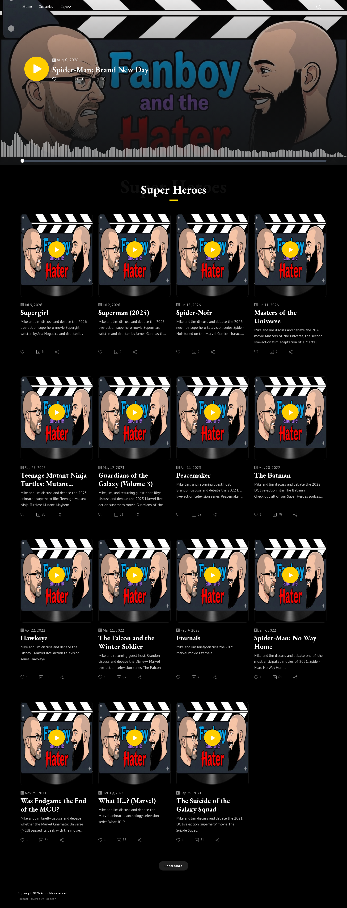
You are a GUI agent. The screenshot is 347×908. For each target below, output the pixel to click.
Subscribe (46, 6)
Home (27, 6)
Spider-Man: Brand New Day (100, 70)
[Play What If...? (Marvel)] (134, 737)
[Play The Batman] (290, 412)
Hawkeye (34, 638)
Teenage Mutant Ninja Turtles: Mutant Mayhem (54, 479)
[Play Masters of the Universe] (290, 249)
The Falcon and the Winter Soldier (126, 642)
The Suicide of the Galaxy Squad (203, 804)
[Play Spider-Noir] (212, 249)
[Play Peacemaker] (212, 412)
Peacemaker (193, 475)
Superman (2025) (123, 312)
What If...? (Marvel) (127, 800)
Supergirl (34, 312)
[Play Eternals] (212, 575)
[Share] (103, 79)
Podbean (50, 898)
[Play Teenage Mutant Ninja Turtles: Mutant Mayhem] (56, 412)
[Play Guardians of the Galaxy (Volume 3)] (134, 412)
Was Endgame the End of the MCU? (53, 804)
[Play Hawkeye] (56, 575)
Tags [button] (64, 6)
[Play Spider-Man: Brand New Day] (36, 69)
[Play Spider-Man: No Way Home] (290, 575)
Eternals (188, 638)
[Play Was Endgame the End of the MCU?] (56, 737)
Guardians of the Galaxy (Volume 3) (125, 479)
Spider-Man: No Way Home (285, 642)
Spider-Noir (194, 312)
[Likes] (54, 79)
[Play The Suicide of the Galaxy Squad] (212, 737)
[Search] (318, 6)
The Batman (272, 475)
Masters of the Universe (275, 316)
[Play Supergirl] (56, 249)
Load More (173, 865)
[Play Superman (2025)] (134, 249)
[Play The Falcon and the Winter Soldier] (134, 575)
